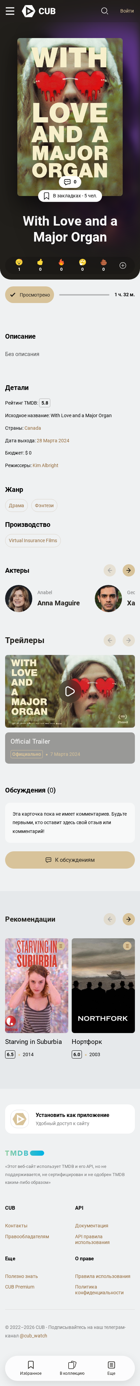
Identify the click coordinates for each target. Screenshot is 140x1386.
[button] (129, 570)
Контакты (16, 1225)
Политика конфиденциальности (99, 1289)
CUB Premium (19, 1287)
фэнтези (44, 505)
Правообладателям (27, 1236)
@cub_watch (33, 1335)
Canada (32, 428)
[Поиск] (104, 11)
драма (16, 505)
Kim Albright (45, 465)
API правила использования (92, 1239)
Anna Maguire (58, 603)
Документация (91, 1225)
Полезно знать (21, 1276)
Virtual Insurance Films (33, 540)
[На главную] (39, 11)
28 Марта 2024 (53, 440)
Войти (127, 11)
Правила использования (102, 1276)
